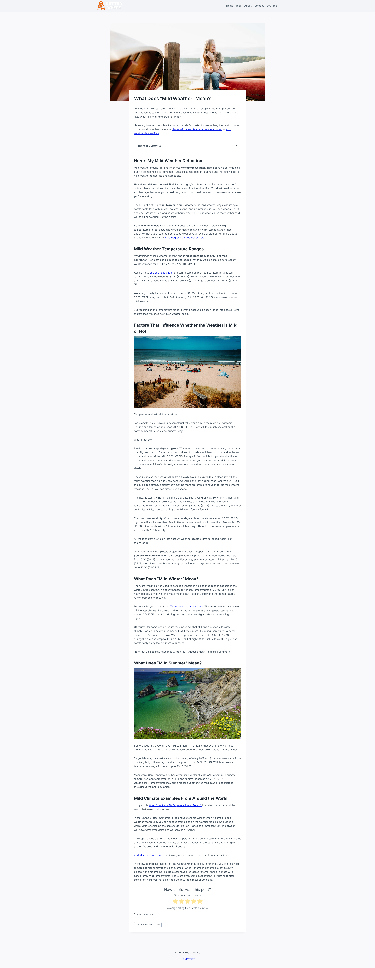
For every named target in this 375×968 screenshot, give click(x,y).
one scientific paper (161, 272)
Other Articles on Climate (147, 924)
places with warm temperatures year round (197, 129)
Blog (238, 5)
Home (229, 5)
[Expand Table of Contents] (235, 145)
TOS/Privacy (187, 959)
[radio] (175, 902)
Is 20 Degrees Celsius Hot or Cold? (185, 237)
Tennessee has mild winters (186, 606)
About (248, 5)
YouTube (272, 5)
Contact (259, 5)
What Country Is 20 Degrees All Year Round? (175, 805)
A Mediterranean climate (148, 855)
